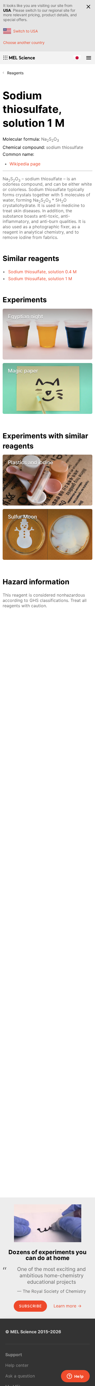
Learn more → (68, 1305)
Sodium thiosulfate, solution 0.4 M (42, 271)
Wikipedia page (25, 163)
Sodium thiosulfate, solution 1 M (40, 278)
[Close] (88, 6)
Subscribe (30, 1306)
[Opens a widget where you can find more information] (75, 1376)
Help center (16, 1365)
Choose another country (24, 42)
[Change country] (77, 57)
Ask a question (20, 1376)
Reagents (15, 73)
